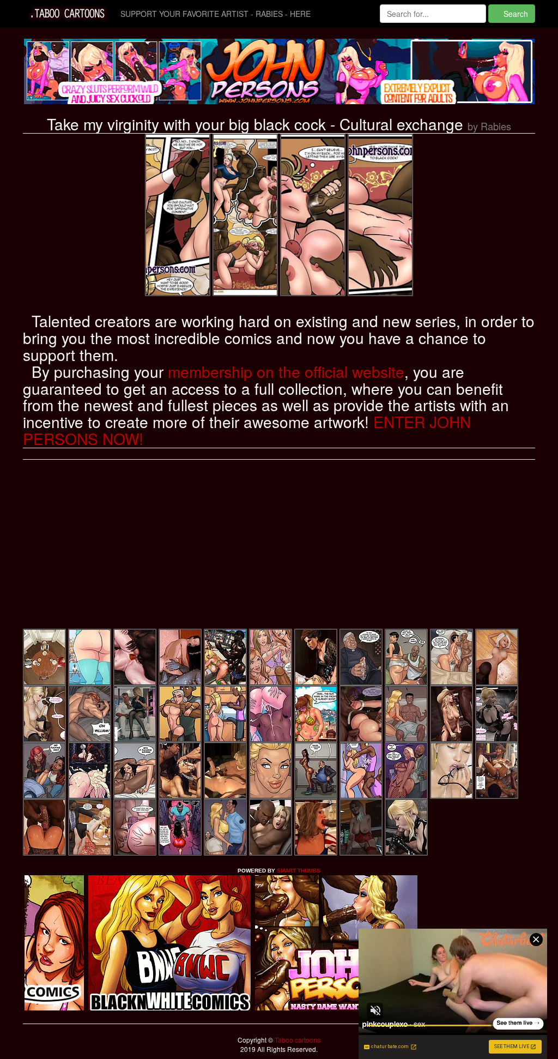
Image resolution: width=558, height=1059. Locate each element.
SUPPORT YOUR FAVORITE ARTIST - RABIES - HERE (215, 13)
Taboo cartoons (296, 1039)
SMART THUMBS (298, 871)
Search (514, 13)
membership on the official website (286, 371)
